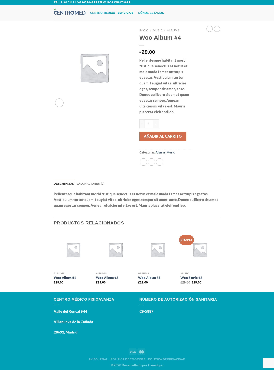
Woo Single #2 (191, 278)
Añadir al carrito (163, 136)
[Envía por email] (151, 162)
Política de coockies (128, 359)
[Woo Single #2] (200, 249)
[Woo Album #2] (115, 249)
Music (158, 30)
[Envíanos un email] (218, 2)
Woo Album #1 (65, 278)
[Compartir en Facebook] (143, 162)
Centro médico (102, 12)
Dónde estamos (151, 12)
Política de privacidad (166, 359)
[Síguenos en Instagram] (213, 2)
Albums (173, 30)
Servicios (125, 12)
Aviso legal (98, 359)
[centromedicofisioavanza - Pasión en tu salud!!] (69, 12)
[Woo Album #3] (157, 249)
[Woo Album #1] (73, 249)
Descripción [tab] (64, 183)
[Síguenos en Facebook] (209, 2)
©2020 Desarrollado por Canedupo (137, 365)
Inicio (144, 30)
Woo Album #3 (149, 278)
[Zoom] (59, 102)
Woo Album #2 (107, 278)
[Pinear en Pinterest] (159, 162)
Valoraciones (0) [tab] (90, 183)
